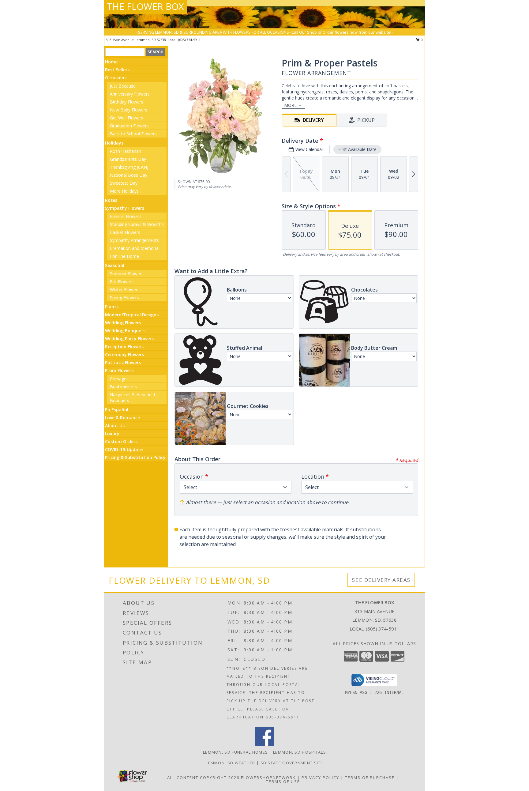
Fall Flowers (121, 281)
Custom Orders (121, 441)
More (290, 105)
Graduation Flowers (129, 126)
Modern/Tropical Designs (132, 315)
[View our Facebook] (264, 745)
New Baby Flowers (128, 110)
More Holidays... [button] (125, 191)
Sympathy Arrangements (134, 240)
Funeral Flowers (125, 216)
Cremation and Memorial (134, 248)
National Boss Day (128, 175)
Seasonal (114, 265)
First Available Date (357, 149)
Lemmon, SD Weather (230, 763)
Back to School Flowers (133, 134)
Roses (111, 200)
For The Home (124, 256)
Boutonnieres (123, 387)
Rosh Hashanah (125, 151)
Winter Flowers (125, 289)
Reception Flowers (124, 346)
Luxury (112, 433)
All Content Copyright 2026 (203, 777)
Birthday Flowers (126, 102)
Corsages (119, 379)
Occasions (115, 78)
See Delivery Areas (381, 579)
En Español (116, 409)
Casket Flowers (125, 232)
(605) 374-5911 (189, 39)
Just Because (123, 86)
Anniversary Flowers (130, 94)
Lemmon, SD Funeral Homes (235, 752)
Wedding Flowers (123, 323)
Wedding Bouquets (125, 330)
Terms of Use (283, 781)
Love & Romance (122, 417)
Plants (111, 307)
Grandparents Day (128, 159)
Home (111, 62)
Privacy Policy (320, 777)
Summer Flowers (127, 274)
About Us (115, 425)
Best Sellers (117, 70)
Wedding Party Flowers (129, 338)
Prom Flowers (119, 370)
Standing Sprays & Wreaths (137, 224)
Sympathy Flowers (124, 208)
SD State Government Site (292, 763)
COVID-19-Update (124, 449)
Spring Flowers (124, 297)
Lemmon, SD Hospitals (299, 752)
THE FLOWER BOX (145, 6)
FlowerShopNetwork (268, 777)
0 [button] (421, 39)
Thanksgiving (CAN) (129, 167)
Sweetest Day (123, 183)
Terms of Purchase (370, 777)
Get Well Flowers (126, 118)
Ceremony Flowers (124, 354)
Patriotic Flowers (123, 362)
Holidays (114, 143)
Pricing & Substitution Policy (135, 457)
